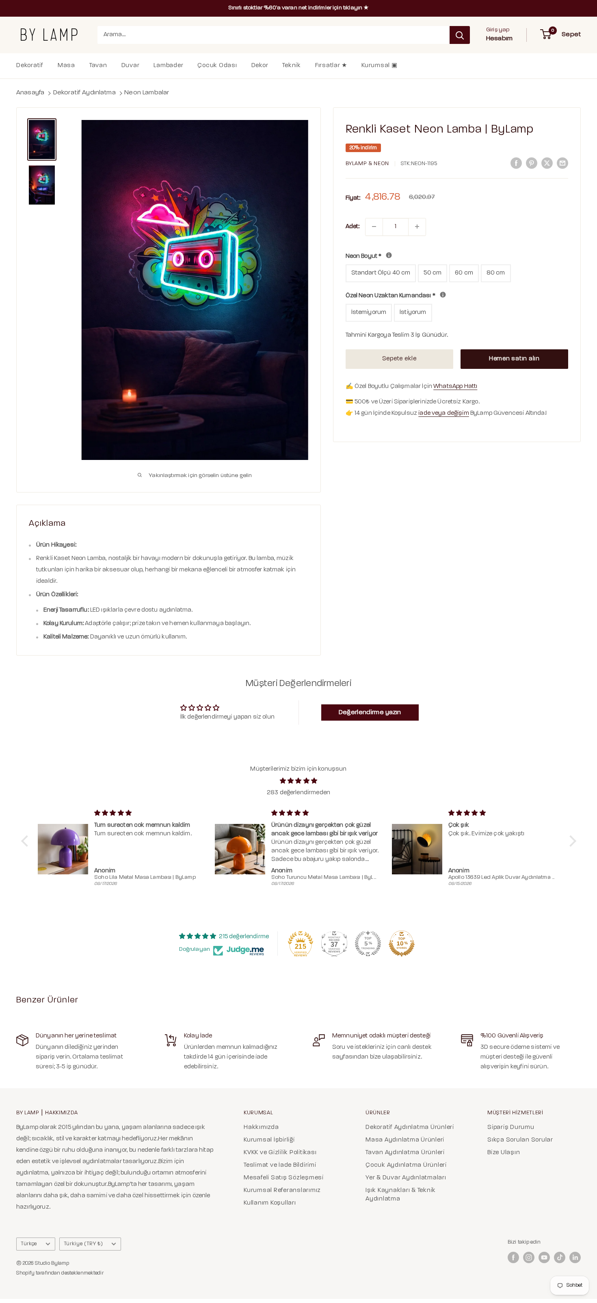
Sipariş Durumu (510, 1127)
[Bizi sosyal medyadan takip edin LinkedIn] (575, 1257)
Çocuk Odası (217, 66)
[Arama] (460, 35)
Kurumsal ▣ (379, 66)
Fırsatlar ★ (331, 66)
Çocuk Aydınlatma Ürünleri (406, 1165)
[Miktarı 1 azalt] (374, 226)
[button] (26, 841)
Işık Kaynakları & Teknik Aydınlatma (401, 1195)
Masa (66, 66)
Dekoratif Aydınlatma (84, 92)
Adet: (353, 226)
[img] (299, 781)
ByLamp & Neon (367, 163)
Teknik (291, 66)
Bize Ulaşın (503, 1153)
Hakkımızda (261, 1127)
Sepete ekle (399, 359)
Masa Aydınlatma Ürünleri (405, 1140)
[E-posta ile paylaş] (562, 163)
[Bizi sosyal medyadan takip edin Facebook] (513, 1257)
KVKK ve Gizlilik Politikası (280, 1153)
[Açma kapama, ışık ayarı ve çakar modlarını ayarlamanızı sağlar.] (443, 295)
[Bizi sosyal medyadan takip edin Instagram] (528, 1257)
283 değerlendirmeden (298, 793)
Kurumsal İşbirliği (269, 1140)
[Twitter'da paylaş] (547, 163)
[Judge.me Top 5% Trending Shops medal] (368, 943)
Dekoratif (29, 66)
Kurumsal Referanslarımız (282, 1191)
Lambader (168, 66)
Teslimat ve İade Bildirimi (280, 1165)
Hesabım (499, 38)
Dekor (259, 66)
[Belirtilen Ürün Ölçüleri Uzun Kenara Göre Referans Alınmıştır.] (389, 255)
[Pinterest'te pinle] (531, 163)
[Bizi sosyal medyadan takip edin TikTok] (559, 1257)
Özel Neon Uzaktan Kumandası (457, 294)
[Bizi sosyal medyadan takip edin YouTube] (544, 1257)
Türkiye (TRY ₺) (83, 1243)
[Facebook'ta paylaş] (516, 163)
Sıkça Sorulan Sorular (520, 1140)
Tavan (98, 66)
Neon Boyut (433, 255)
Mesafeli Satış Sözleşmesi (284, 1178)
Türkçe (29, 1243)
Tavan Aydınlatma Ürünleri (405, 1153)
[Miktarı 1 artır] (417, 226)
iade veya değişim (443, 413)
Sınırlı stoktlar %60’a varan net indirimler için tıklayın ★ (298, 8)
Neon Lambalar (146, 92)
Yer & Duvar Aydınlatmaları (406, 1178)
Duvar (130, 66)
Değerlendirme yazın (370, 712)
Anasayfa (30, 92)
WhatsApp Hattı (455, 386)
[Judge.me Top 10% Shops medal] (402, 943)
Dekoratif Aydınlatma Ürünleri (410, 1127)
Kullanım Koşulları (270, 1203)
